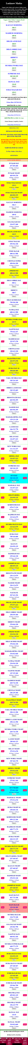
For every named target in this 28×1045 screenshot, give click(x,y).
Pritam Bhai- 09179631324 (14, 115)
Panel (25, 165)
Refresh (14, 29)
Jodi (3, 165)
